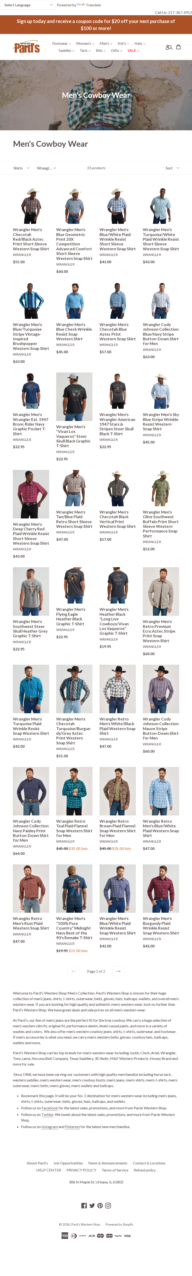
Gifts (118, 50)
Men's (107, 43)
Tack (86, 50)
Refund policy (145, 1170)
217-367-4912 (180, 12)
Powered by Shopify (119, 1224)
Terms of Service (115, 1170)
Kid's (124, 43)
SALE (134, 50)
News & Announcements (107, 1163)
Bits (102, 50)
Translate (93, 5)
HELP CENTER (48, 1170)
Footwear (62, 43)
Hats (141, 43)
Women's (86, 43)
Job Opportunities (68, 1163)
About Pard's (37, 1163)
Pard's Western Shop (85, 1224)
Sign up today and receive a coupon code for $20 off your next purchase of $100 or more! (96, 24)
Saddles (68, 50)
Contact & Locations (149, 1163)
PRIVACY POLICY (81, 1170)
